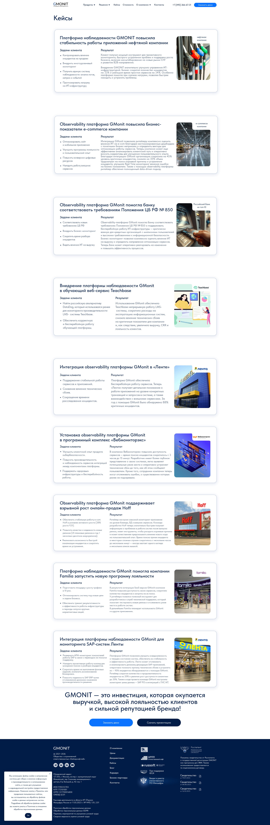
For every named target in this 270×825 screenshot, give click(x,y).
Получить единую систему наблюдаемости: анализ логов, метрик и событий (79, 74)
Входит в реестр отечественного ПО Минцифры (156, 780)
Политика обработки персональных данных (72, 808)
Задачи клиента (71, 50)
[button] (205, 5)
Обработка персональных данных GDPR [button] (70, 811)
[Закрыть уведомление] (50, 773)
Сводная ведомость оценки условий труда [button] (71, 816)
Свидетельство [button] (188, 781)
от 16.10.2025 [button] (185, 791)
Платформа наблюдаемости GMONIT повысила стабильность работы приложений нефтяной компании (114, 40)
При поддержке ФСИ (156, 772)
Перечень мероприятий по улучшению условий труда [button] (76, 813)
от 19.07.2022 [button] (185, 778)
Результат (107, 50)
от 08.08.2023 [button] (185, 784)
